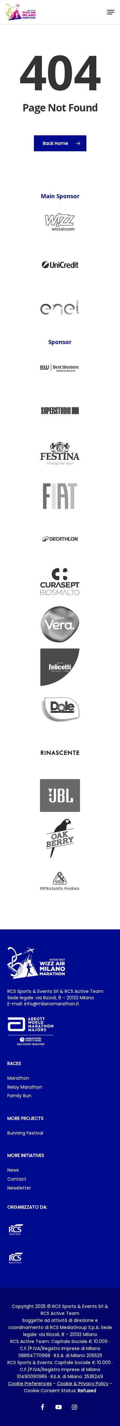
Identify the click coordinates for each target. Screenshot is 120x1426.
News (13, 1170)
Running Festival (25, 1133)
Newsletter (19, 1188)
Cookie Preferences (30, 1383)
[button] (110, 12)
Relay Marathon (24, 1087)
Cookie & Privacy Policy (82, 1383)
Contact (16, 1179)
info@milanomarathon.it (51, 1004)
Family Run (19, 1096)
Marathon (18, 1078)
